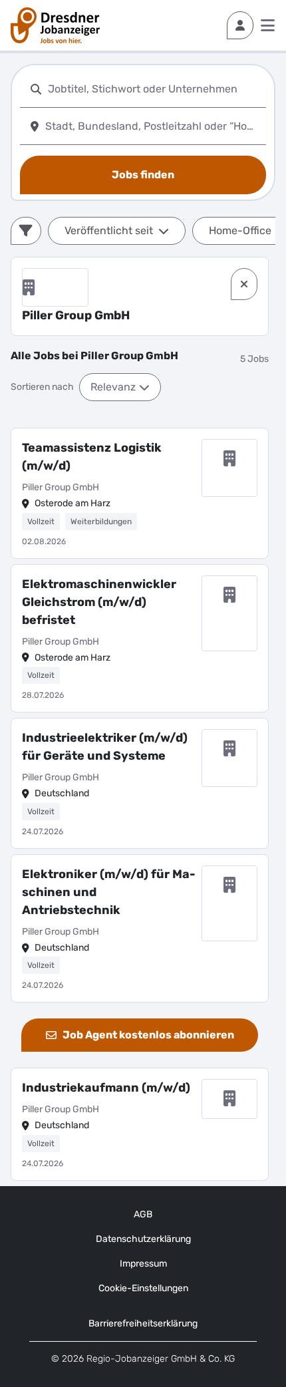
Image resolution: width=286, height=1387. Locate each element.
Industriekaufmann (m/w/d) (106, 1087)
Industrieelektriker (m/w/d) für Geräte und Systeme (105, 746)
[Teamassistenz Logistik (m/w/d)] (139, 493)
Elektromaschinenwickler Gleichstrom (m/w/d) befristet (99, 602)
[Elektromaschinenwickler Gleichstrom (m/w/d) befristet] (139, 638)
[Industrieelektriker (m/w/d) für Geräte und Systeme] (139, 783)
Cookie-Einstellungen (143, 1288)
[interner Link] (55, 25)
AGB (143, 1214)
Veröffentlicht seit (109, 230)
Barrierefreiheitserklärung (143, 1323)
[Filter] (26, 231)
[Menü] (267, 25)
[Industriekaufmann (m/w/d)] (139, 1124)
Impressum (143, 1263)
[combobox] (154, 89)
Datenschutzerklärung (143, 1239)
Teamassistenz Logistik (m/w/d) (92, 456)
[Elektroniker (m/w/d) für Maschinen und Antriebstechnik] (139, 928)
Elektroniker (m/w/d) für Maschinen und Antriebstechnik (109, 892)
